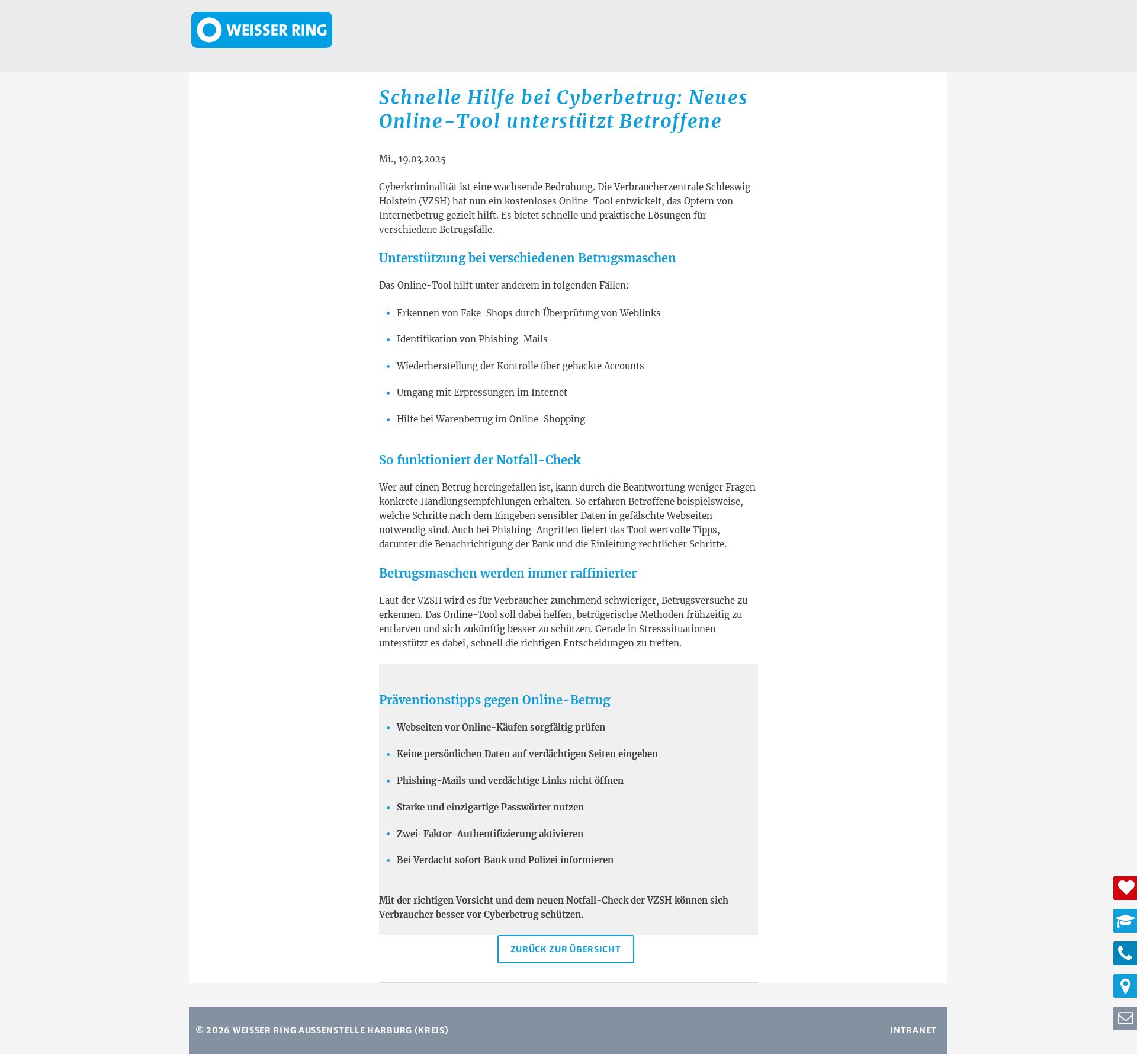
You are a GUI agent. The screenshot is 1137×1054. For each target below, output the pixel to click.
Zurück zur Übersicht (565, 949)
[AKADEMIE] (1125, 921)
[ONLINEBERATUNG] (1125, 1018)
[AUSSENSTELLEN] (1125, 986)
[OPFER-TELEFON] (1125, 953)
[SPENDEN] (1125, 888)
